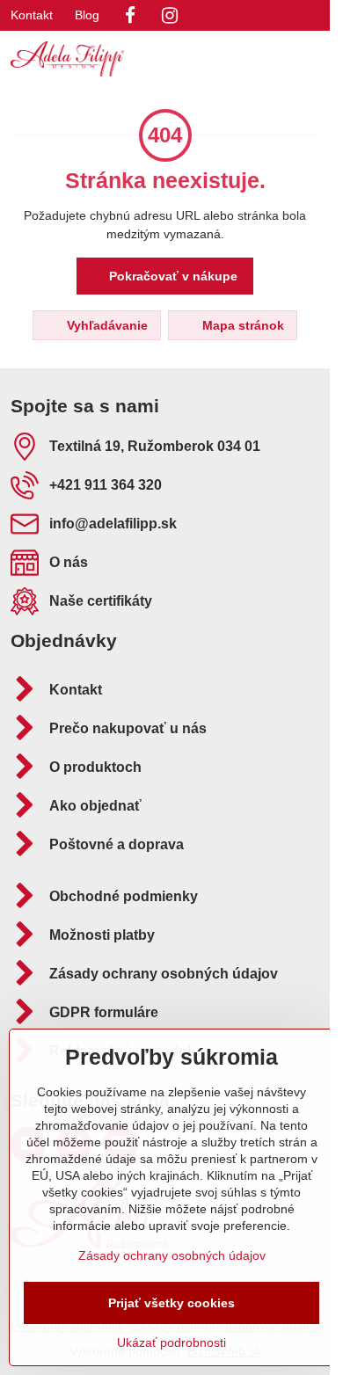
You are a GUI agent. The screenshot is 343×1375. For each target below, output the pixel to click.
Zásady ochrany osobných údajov (172, 1255)
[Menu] (309, 58)
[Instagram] (170, 15)
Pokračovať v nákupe (171, 276)
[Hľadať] (224, 58)
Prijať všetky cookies (171, 1303)
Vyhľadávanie (105, 325)
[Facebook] (130, 15)
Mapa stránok (241, 325)
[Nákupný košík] (266, 58)
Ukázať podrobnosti (171, 1342)
